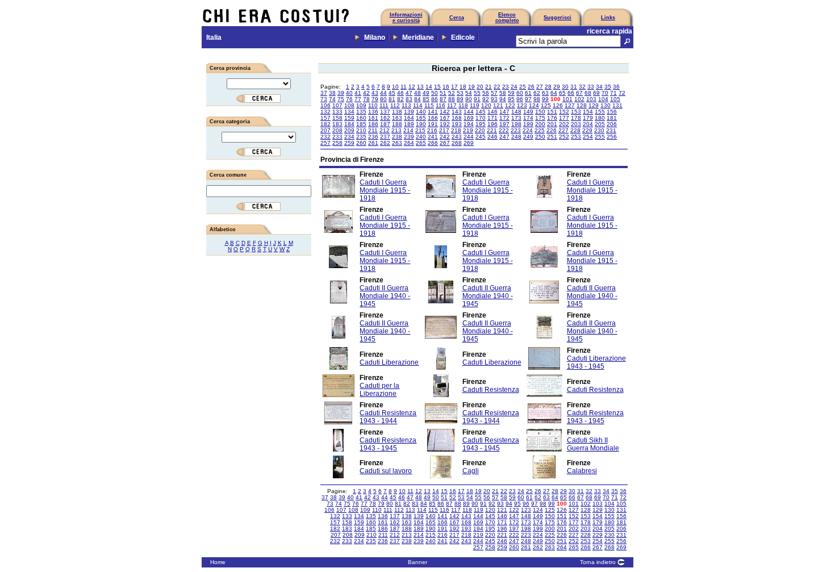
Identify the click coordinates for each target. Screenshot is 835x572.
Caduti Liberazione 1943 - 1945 (596, 362)
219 (468, 130)
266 (433, 143)
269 (469, 143)
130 (605, 105)
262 (385, 143)
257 (325, 143)
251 (552, 136)
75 (340, 99)
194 (469, 124)
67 (579, 93)
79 (374, 99)
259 (349, 143)
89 (460, 99)
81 (392, 99)
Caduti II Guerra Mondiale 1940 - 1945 (385, 296)
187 (385, 124)
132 (325, 111)
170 (480, 118)
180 (600, 118)
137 (385, 111)
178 (576, 118)
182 (325, 124)
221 (492, 130)
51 (443, 93)
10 (395, 86)
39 (340, 93)
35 (607, 86)
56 (485, 93)
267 (445, 143)
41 (357, 93)
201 (552, 124)
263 (397, 143)
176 (552, 118)
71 (613, 93)
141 (433, 111)
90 (468, 99)
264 (409, 143)
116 (440, 105)
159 (349, 118)
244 (469, 136)
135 (361, 111)
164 (409, 118)
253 (576, 136)
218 (456, 130)
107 (337, 105)
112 (395, 105)
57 (494, 93)
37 (323, 93)
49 (426, 93)
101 (567, 99)
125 (546, 105)
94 (502, 99)
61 (528, 93)
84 (417, 99)
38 (332, 93)
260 (361, 143)
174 (528, 118)
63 (545, 93)
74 (332, 99)
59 (511, 93)
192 (445, 124)
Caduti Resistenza (490, 390)
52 (451, 93)
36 (616, 86)
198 (516, 124)
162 (385, 118)
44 (383, 93)
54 (468, 93)
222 (504, 130)
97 (528, 99)
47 (409, 93)
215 (420, 130)
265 (421, 143)
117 (452, 105)
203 (576, 124)
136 (373, 111)
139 (409, 111)
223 (516, 130)
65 (562, 93)
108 (349, 105)
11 (403, 86)
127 (570, 105)
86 (434, 99)
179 (588, 118)
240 (421, 136)
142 (445, 111)
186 (373, 124)
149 (528, 111)
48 (417, 93)
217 (444, 130)
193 (457, 124)
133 (337, 111)
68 (587, 93)
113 (406, 105)
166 (433, 118)
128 (582, 105)
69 (596, 93)
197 (504, 124)
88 (451, 99)
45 (392, 93)
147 (504, 111)
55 (477, 93)
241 (433, 136)
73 (323, 99)
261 (373, 143)
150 (540, 111)
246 (492, 136)
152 (564, 111)
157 (325, 118)
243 (457, 136)
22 (497, 86)
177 (564, 118)
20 (480, 86)
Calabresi (582, 471)
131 (617, 105)
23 (505, 86)
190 (421, 124)
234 (349, 136)
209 (349, 130)
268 (457, 143)
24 (514, 86)
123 (522, 105)
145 (480, 111)
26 (531, 86)
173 (516, 118)
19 (471, 86)
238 (397, 136)
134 (349, 111)
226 (551, 130)
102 (579, 99)
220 (480, 130)
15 (437, 86)
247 (504, 136)
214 (408, 130)
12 (411, 86)
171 (492, 118)
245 (480, 136)
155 (600, 111)
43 (374, 93)
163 (397, 118)
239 (409, 136)
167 (445, 118)
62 (536, 93)
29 (556, 86)
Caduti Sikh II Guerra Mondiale (593, 444)
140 (421, 111)
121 (498, 105)
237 (385, 136)
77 (357, 99)
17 (454, 86)
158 (337, 118)
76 (349, 99)
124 (534, 105)
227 (563, 130)
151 (552, 111)
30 (565, 86)
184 (349, 124)
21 (488, 86)
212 (384, 130)
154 (588, 111)
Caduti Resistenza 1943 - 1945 (595, 417)
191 (433, 124)
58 (502, 93)
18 (463, 86)
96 (519, 99)
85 (426, 99)
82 (400, 99)
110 (373, 105)
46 (400, 93)
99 (545, 99)
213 (396, 130)
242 (445, 136)
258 (337, 143)
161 (373, 118)
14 (428, 86)
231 (611, 130)
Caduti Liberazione (389, 362)
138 (397, 111)
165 (421, 118)
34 (599, 86)
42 (366, 93)
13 (420, 86)
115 (429, 105)
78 (366, 99)
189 (409, 124)
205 (600, 124)
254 (588, 136)
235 (361, 136)
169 (469, 118)
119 (474, 105)
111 (384, 105)
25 (522, 86)
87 (443, 99)
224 (528, 130)
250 (540, 136)
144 (469, 111)
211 (373, 130)
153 (576, 111)
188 (397, 124)
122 (510, 105)
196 (492, 124)
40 (349, 93)
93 (494, 99)
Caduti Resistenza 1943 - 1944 (388, 417)
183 (337, 124)
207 (325, 130)
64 (553, 93)
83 (409, 99)
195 (480, 124)
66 (570, 93)
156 (612, 111)
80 (383, 99)
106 (325, 105)
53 (460, 93)
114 (418, 105)
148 (516, 111)
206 (612, 124)
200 (540, 124)
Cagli (470, 471)
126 (558, 105)
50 (434, 93)
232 (325, 136)
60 (519, 93)
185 (361, 124)
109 (361, 105)
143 (457, 111)
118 (463, 105)
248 (516, 136)
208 (337, 130)
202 (564, 124)
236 (373, 136)
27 (539, 86)
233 (337, 136)
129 (593, 105)
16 (445, 86)
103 (591, 99)
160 (361, 118)
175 (540, 118)
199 (528, 124)
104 (603, 99)
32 (582, 86)
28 (548, 86)
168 (457, 118)
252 (564, 136)
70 (605, 93)
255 (600, 136)
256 (612, 136)
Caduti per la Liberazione (379, 390)
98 (536, 99)
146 (492, 111)
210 (361, 130)
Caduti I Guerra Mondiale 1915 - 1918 (385, 190)
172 (504, 118)
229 (587, 130)
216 (432, 130)
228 (575, 130)
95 (511, 99)
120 (486, 105)
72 (622, 93)
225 (540, 130)
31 (573, 86)
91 (477, 99)
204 (588, 124)
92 (485, 99)
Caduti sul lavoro (386, 471)
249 (528, 136)
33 (590, 86)
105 (615, 99)
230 (599, 130)
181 (612, 118)
